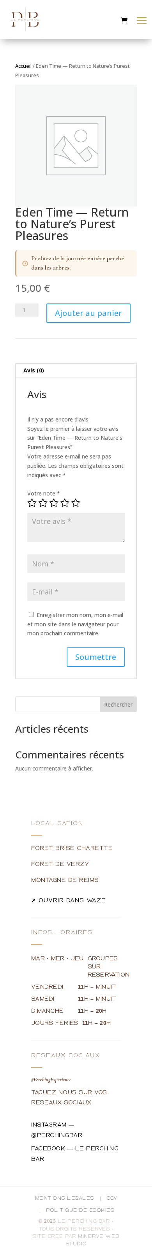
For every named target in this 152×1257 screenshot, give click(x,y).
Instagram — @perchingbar (56, 1130)
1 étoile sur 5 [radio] (32, 503)
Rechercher (118, 704)
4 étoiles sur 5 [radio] (64, 503)
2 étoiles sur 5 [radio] (43, 503)
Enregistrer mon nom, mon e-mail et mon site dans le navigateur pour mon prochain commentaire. (75, 624)
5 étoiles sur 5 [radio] (75, 503)
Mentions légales (64, 1198)
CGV (111, 1198)
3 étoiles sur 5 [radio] (53, 503)
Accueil (23, 65)
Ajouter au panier (88, 313)
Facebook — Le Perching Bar (74, 1154)
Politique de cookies (80, 1210)
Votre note (43, 493)
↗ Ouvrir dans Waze (68, 900)
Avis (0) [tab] (33, 370)
